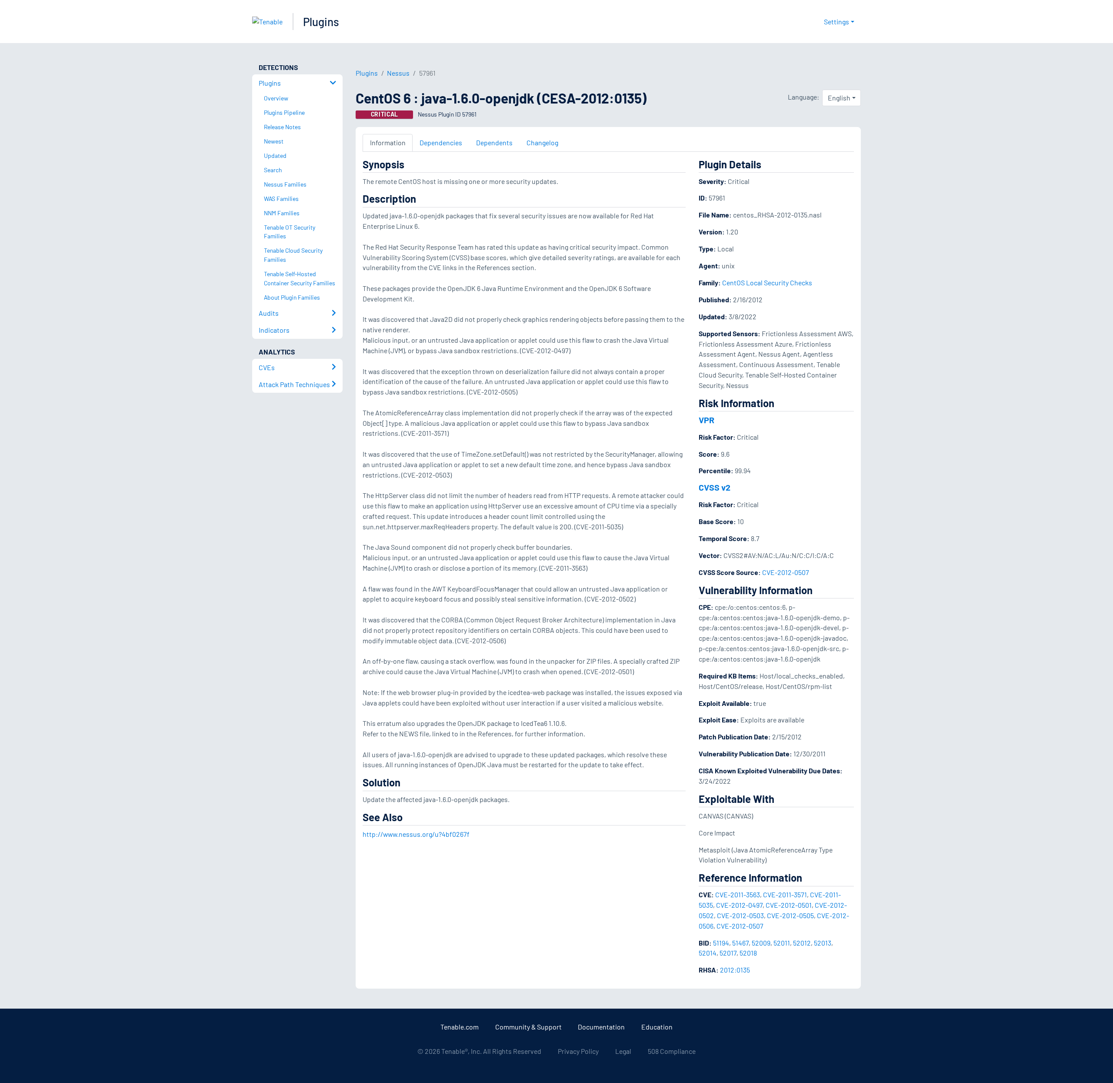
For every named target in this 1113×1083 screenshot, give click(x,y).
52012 (802, 943)
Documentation (601, 1027)
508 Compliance (672, 1051)
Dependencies (441, 142)
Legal (623, 1051)
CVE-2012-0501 (789, 905)
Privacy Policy (578, 1051)
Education (657, 1027)
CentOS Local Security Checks (767, 282)
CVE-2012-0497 (739, 905)
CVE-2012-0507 (785, 572)
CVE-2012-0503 (740, 915)
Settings (836, 21)
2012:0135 (735, 970)
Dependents (494, 142)
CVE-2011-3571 (785, 894)
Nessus (398, 73)
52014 (707, 953)
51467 (740, 943)
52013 (822, 943)
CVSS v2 (714, 487)
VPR (706, 419)
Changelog (542, 142)
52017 (728, 953)
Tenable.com (459, 1027)
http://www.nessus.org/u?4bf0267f (416, 834)
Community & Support (528, 1027)
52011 (781, 943)
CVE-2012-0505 (790, 915)
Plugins (321, 21)
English (839, 98)
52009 (761, 943)
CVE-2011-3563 (737, 894)
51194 (721, 943)
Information (388, 142)
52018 (748, 953)
